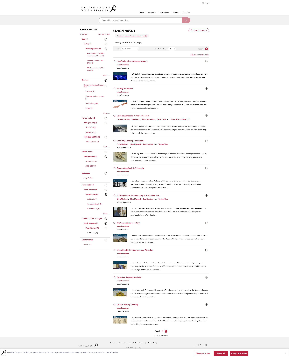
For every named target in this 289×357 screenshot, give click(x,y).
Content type (87, 240)
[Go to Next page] (206, 48)
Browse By (152, 12)
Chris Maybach (122, 144)
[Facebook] (196, 345)
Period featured (88, 118)
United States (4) (91, 194)
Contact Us (129, 348)
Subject (85, 39)
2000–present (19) (90, 156)
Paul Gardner (148, 144)
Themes (85, 80)
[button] (114, 61)
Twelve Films (163, 144)
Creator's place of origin (92, 218)
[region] (144, 353)
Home (141, 12)
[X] (201, 345)
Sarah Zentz (136, 119)
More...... (106, 75)
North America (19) (91, 223)
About (175, 12)
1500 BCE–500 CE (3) (92, 137)
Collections (164, 12)
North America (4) (90, 190)
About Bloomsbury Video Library (131, 343)
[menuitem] (96, 55)
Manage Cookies (203, 353)
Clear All (83, 34)
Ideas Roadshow (123, 65)
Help (139, 348)
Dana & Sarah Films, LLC (180, 119)
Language (86, 173)
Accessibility (152, 343)
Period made (87, 152)
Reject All (221, 353)
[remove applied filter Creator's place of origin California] (145, 36)
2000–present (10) (90, 123)
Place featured (88, 185)
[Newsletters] (205, 345)
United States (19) (92, 228)
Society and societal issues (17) (93, 86)
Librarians (186, 12)
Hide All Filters (104, 34)
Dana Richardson (123, 119)
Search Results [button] (124, 30)
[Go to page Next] (166, 331)
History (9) (87, 44)
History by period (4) (93, 48)
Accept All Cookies (239, 353)
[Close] (285, 353)
